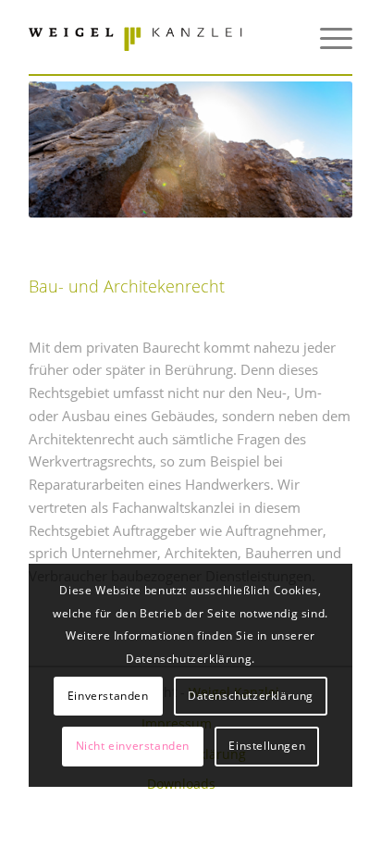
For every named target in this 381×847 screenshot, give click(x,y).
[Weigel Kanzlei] (158, 37)
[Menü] (326, 37)
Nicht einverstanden (133, 746)
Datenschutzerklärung (250, 696)
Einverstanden (108, 696)
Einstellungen (266, 746)
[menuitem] (326, 37)
